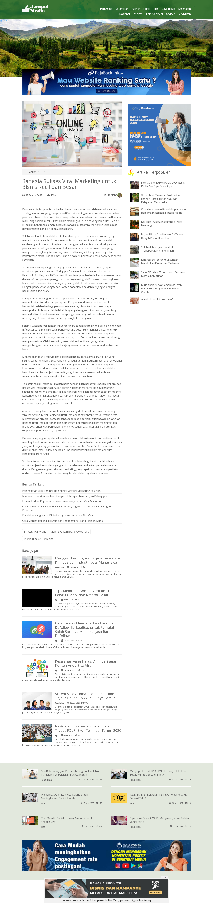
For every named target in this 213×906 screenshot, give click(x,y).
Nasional (124, 14)
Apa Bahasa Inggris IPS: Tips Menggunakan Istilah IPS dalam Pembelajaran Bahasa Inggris (70, 772)
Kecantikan (121, 8)
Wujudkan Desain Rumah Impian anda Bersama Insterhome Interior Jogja (163, 210)
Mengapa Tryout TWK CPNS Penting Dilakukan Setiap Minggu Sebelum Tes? (158, 772)
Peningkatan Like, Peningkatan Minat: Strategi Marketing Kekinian (61, 490)
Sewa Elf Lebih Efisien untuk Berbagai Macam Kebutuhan (163, 274)
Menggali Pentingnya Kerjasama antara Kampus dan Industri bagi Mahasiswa (87, 560)
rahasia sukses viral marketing (85, 225)
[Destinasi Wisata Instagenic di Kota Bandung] (137, 224)
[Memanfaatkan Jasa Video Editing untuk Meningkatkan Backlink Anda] (30, 797)
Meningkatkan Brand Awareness (70, 531)
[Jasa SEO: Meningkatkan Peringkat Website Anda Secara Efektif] (119, 797)
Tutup (164, 877)
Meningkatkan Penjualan (38, 538)
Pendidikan (184, 14)
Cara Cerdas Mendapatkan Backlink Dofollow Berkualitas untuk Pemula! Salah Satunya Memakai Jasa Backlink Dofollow (85, 629)
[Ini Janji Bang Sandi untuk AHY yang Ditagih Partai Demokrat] (137, 236)
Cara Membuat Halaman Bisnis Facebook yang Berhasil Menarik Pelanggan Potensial (66, 508)
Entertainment (154, 14)
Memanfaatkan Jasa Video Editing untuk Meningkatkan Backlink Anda (64, 796)
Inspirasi (138, 14)
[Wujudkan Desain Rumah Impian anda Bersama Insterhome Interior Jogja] (137, 211)
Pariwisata (106, 8)
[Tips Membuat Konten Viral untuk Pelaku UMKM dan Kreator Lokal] (37, 603)
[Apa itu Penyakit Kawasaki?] (137, 300)
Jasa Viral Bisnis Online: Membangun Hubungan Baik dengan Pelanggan (64, 496)
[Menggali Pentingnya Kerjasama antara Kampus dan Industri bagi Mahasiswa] (37, 565)
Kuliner (135, 8)
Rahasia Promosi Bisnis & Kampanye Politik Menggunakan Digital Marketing (106, 900)
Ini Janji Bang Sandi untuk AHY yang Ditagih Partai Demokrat (162, 236)
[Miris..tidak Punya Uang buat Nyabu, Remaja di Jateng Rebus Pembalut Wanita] (137, 287)
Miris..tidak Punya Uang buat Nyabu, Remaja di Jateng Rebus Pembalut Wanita (162, 288)
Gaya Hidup (168, 8)
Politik (146, 8)
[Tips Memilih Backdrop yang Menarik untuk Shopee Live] (30, 820)
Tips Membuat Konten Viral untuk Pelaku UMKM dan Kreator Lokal (83, 592)
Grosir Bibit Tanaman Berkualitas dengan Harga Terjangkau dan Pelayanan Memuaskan (160, 198)
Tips (156, 8)
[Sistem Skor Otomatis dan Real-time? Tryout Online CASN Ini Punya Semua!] (37, 702)
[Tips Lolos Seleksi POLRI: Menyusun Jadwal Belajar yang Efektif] (119, 820)
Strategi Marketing (35, 531)
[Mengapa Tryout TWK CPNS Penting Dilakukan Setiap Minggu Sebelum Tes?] (119, 774)
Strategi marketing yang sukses (41, 267)
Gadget (170, 14)
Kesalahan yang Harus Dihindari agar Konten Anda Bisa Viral (57, 515)
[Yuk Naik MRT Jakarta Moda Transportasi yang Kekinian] (137, 249)
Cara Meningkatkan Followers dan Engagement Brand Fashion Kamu (62, 520)
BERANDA (30, 172)
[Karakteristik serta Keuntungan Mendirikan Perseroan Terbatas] (137, 262)
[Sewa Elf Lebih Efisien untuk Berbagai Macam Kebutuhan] (137, 274)
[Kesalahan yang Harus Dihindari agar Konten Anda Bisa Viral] (37, 671)
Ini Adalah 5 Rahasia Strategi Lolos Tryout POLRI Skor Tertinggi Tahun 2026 (88, 728)
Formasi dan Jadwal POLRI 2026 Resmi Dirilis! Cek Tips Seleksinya (163, 184)
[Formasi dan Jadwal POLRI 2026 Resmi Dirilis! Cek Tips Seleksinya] (137, 184)
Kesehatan (184, 8)
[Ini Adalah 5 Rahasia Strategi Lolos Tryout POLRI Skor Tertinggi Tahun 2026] (37, 734)
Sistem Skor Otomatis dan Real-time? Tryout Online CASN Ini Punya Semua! (86, 695)
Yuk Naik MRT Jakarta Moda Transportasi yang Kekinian (157, 248)
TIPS (43, 172)
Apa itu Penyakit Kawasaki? (157, 299)
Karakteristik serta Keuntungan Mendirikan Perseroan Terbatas (160, 261)
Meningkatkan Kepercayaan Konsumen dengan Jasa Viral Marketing (62, 501)
